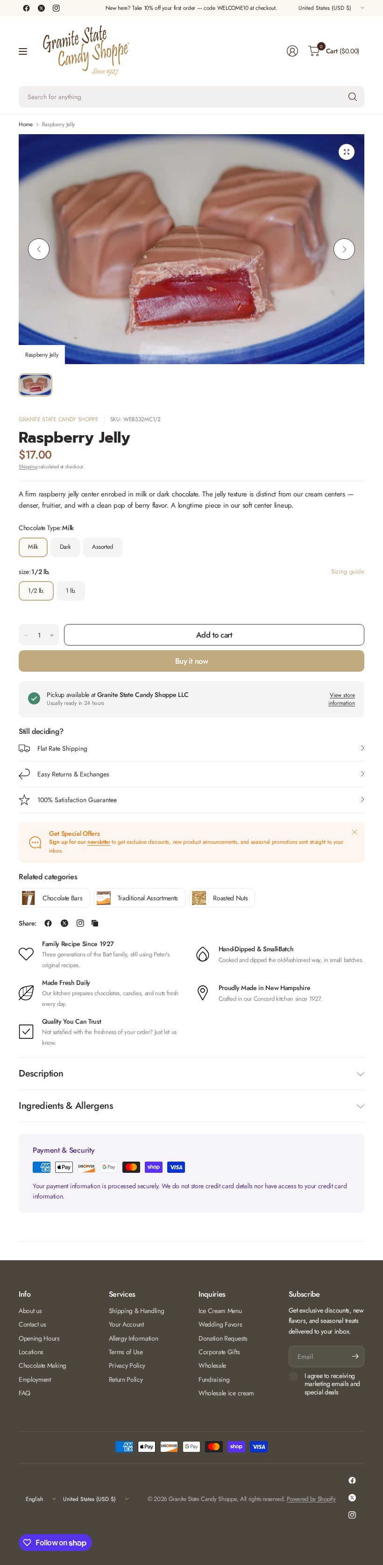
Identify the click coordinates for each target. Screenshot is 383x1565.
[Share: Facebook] (48, 923)
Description (41, 1073)
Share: (27, 923)
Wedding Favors (220, 1324)
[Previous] (39, 249)
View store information (341, 699)
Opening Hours (39, 1338)
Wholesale (212, 1365)
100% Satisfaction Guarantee (77, 799)
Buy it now (191, 661)
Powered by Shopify (311, 1498)
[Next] (344, 249)
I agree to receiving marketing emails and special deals (333, 1384)
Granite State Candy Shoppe (59, 419)
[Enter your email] (355, 1356)
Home (26, 124)
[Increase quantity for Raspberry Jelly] (52, 635)
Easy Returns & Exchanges (73, 774)
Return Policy (126, 1379)
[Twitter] (41, 7)
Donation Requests (223, 1338)
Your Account (126, 1324)
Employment (35, 1379)
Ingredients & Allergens (66, 1106)
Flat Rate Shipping (62, 748)
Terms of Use (126, 1352)
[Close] (354, 832)
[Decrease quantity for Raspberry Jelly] (26, 635)
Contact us (32, 1324)
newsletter (98, 842)
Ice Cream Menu (220, 1310)
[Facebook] (26, 7)
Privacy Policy (127, 1365)
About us (30, 1310)
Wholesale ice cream (226, 1393)
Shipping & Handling (136, 1310)
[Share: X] (64, 923)
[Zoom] (346, 152)
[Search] (352, 97)
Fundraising (214, 1379)
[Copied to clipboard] (95, 923)
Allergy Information (133, 1338)
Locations (31, 1352)
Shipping (28, 466)
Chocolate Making (42, 1365)
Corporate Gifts (219, 1352)
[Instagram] (56, 7)
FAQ (24, 1393)
